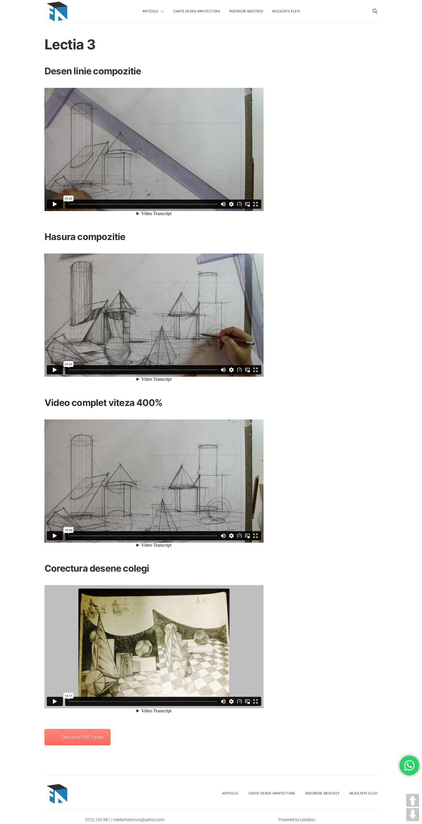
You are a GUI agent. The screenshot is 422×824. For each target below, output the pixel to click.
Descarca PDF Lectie (82, 737)
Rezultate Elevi (286, 11)
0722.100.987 (97, 819)
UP (412, 800)
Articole (150, 11)
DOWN (412, 814)
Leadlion (307, 819)
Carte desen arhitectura (196, 11)
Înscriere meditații (246, 11)
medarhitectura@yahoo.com (138, 819)
